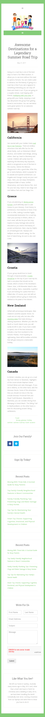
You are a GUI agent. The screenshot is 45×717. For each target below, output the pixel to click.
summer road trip (19, 422)
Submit (11, 661)
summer (10, 422)
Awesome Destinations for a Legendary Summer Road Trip (23, 50)
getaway (23, 420)
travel (27, 422)
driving (18, 420)
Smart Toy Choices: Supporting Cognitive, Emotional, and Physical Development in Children (21, 521)
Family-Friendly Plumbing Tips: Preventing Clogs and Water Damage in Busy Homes (21, 502)
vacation (32, 422)
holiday (29, 420)
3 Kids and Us (22, 21)
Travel (17, 418)
